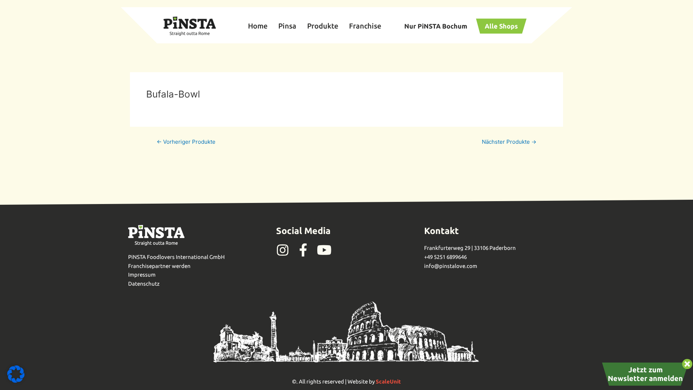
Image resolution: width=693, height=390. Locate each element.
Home (257, 26)
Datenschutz (144, 284)
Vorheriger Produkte (186, 141)
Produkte (322, 26)
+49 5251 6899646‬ (445, 257)
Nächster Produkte (509, 141)
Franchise (365, 26)
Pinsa (287, 26)
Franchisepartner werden (159, 266)
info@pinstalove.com (450, 266)
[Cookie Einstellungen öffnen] (16, 380)
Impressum (142, 275)
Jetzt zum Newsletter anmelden (645, 373)
